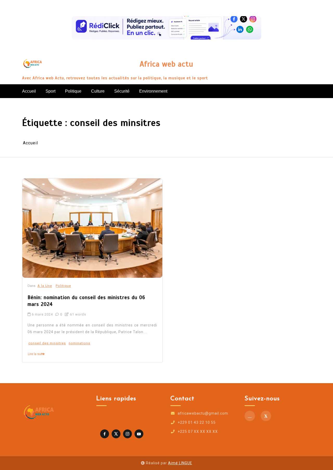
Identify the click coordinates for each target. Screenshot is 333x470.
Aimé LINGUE (180, 463)
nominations (79, 343)
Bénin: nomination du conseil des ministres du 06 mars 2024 (86, 300)
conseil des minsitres (47, 343)
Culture (98, 91)
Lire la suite (36, 354)
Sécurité (122, 91)
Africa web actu (166, 64)
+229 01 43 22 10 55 (197, 422)
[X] (266, 416)
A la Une (44, 286)
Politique (73, 91)
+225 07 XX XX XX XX (198, 431)
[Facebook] (250, 416)
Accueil (29, 91)
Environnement (153, 91)
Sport (50, 91)
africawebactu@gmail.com (203, 413)
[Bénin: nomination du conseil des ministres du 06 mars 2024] (92, 228)
